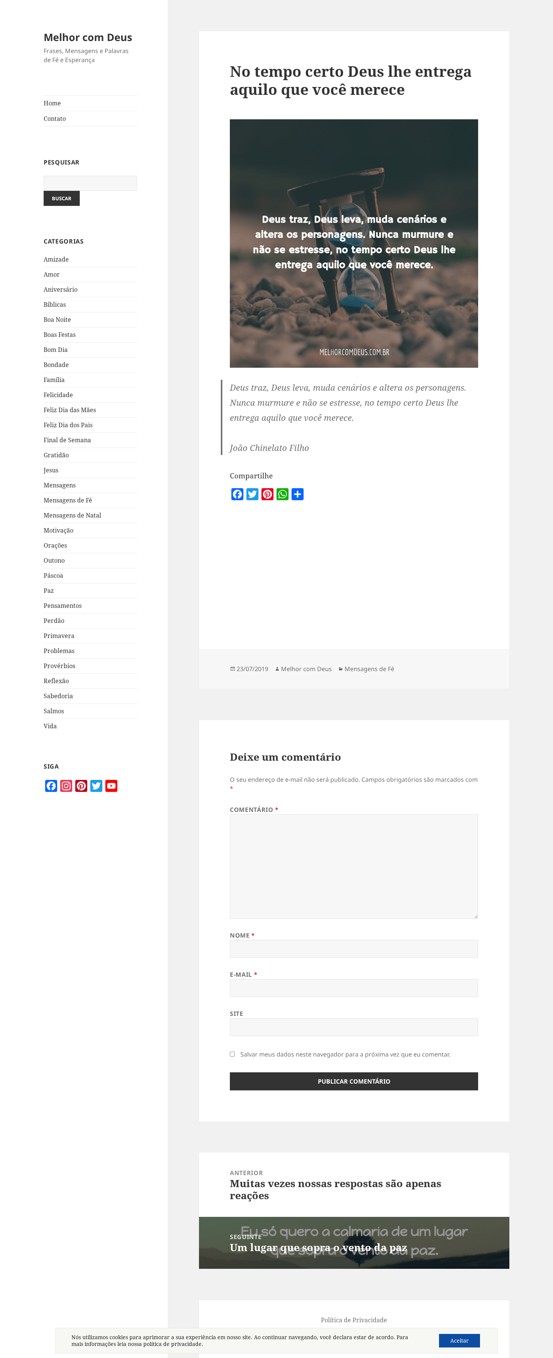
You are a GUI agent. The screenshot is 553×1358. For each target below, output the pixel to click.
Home (52, 103)
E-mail (243, 974)
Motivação (58, 530)
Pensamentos (63, 605)
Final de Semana (67, 440)
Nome (242, 935)
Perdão (54, 621)
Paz (49, 590)
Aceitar (459, 1340)
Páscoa (53, 575)
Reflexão (56, 681)
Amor (52, 274)
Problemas (59, 651)
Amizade (56, 259)
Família (54, 380)
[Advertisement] (90, 937)
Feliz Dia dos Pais (68, 425)
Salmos (54, 711)
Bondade (56, 365)
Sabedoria (58, 696)
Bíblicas (55, 304)
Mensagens (60, 485)
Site (236, 1013)
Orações (55, 545)
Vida (50, 726)
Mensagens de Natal (72, 515)
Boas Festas (60, 334)
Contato (55, 118)
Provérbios (59, 666)
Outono (54, 560)
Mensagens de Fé (68, 500)
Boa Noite (57, 319)
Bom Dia (56, 350)
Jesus (51, 470)
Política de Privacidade (354, 1320)
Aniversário (60, 289)
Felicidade (58, 395)
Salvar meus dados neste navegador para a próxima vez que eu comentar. (345, 1054)
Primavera (59, 636)
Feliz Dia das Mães (70, 410)
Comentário (254, 809)
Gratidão (56, 455)
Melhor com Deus (88, 37)
